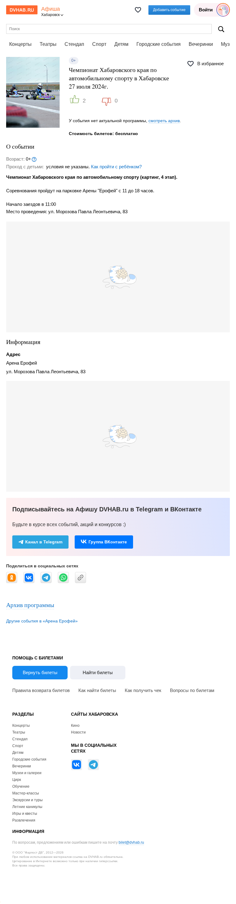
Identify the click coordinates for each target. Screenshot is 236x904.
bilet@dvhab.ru (131, 842)
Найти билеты (98, 672)
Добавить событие (169, 10)
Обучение (21, 786)
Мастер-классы (25, 793)
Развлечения (23, 820)
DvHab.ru (21, 9)
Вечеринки (201, 44)
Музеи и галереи (26, 773)
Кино (75, 725)
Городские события (158, 44)
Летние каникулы (27, 807)
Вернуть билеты (40, 672)
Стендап (74, 44)
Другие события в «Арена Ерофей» (42, 620)
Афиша (50, 9)
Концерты (20, 44)
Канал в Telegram (43, 541)
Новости (78, 732)
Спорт (99, 44)
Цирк (16, 780)
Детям (121, 44)
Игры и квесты (24, 813)
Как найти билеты (97, 690)
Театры (48, 44)
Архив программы (30, 605)
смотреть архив (164, 120)
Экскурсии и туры (27, 800)
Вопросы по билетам (192, 690)
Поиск (221, 29)
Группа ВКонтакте (107, 541)
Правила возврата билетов (41, 690)
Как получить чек (143, 690)
